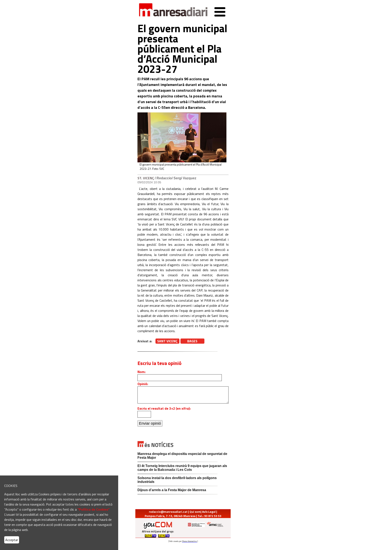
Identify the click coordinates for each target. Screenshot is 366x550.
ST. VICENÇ (145, 178)
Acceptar (11, 539)
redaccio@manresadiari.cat (168, 511)
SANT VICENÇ (167, 341)
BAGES (192, 341)
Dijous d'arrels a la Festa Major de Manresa (171, 490)
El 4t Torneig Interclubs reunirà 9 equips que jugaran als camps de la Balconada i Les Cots (182, 467)
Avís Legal (209, 511)
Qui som (195, 511)
